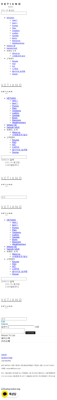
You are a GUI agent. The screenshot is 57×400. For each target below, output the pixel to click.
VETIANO (10, 17)
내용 (37, 327)
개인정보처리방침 (6, 358)
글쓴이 (4, 327)
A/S (13, 66)
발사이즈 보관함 (18, 71)
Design (15, 74)
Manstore (16, 40)
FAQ (14, 63)
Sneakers (16, 30)
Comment (30, 333)
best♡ (15, 23)
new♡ (14, 20)
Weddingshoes (18, 43)
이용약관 (4, 355)
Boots (14, 38)
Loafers (15, 33)
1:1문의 (15, 68)
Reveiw (15, 61)
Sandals (15, 35)
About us (16, 53)
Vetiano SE (11, 45)
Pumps (15, 25)
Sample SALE (12, 48)
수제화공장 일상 (18, 56)
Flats (14, 28)
